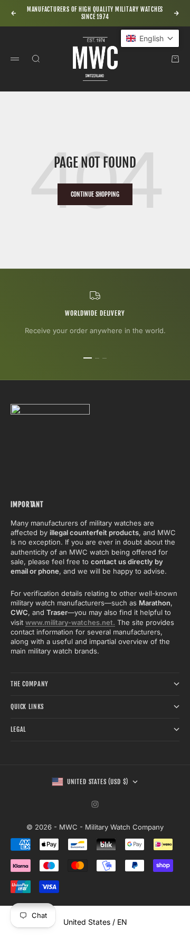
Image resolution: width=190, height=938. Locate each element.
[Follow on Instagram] (95, 804)
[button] (150, 38)
